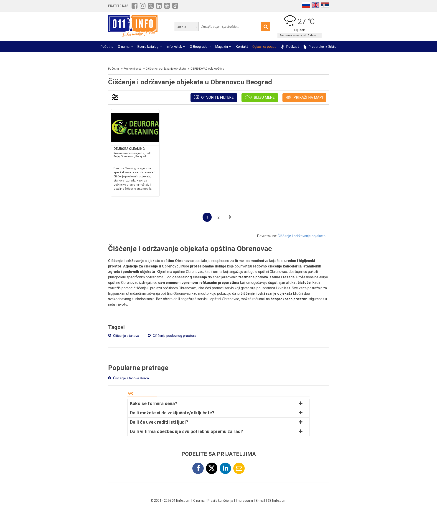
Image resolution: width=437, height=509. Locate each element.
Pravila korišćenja (220, 500)
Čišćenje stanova (125, 336)
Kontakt (242, 47)
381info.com (277, 500)
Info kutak (174, 47)
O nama (124, 47)
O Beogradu (198, 47)
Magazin (221, 47)
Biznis (181, 27)
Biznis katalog (147, 47)
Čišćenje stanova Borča (130, 378)
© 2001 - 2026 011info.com (170, 500)
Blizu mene (263, 97)
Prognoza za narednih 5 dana (298, 35)
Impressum (244, 500)
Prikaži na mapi (307, 97)
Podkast (292, 47)
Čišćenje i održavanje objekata (301, 236)
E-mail (260, 500)
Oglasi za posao (264, 47)
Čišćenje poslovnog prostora (174, 336)
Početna (107, 47)
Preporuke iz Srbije (322, 47)
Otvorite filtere (217, 97)
